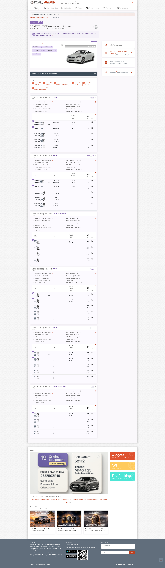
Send (132, 552)
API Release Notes (120, 564)
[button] (82, 14)
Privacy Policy (130, 564)
